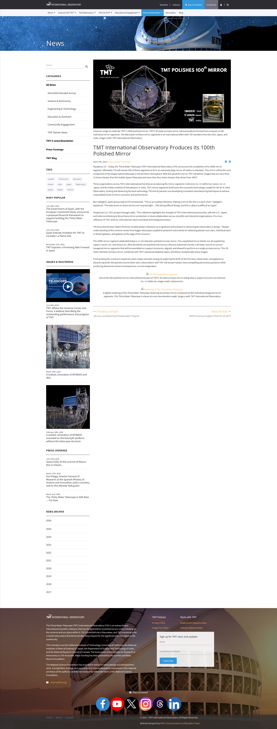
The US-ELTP (104, 12)
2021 (48, 560)
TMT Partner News (58, 132)
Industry (176, 4)
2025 (48, 529)
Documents (170, 12)
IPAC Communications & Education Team (180, 723)
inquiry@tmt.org (58, 682)
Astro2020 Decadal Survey (62, 93)
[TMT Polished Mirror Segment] (162, 274)
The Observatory (86, 12)
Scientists (164, 4)
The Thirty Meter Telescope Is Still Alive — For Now (67, 497)
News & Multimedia (152, 12)
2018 (48, 584)
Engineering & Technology (62, 108)
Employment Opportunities (193, 622)
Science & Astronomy (59, 101)
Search (49, 65)
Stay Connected (195, 4)
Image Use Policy (160, 627)
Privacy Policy (158, 622)
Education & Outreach (59, 116)
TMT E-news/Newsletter (59, 140)
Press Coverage (54, 149)
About (50, 12)
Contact (69, 717)
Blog (181, 12)
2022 (48, 552)
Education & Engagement (126, 12)
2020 (48, 568)
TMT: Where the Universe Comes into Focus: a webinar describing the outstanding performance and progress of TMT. (67, 312)
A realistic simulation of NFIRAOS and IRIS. (66, 376)
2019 (48, 576)
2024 (48, 537)
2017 (48, 592)
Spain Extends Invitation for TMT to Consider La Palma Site (65, 233)
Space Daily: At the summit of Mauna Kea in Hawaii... (66, 462)
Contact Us (211, 4)
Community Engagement (61, 124)
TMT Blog (51, 158)
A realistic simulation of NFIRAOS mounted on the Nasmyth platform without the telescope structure (65, 438)
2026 (48, 520)
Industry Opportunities (191, 627)
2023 (48, 544)
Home (49, 717)
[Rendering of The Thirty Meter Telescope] (162, 289)
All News (51, 84)
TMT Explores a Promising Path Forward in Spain (67, 247)
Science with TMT (66, 12)
